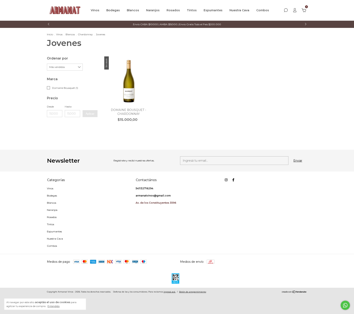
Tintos (192, 10)
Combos (262, 10)
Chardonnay (85, 34)
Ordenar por (57, 58)
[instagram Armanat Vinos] (226, 180)
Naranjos (153, 10)
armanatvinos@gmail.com (153, 195)
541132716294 (144, 188)
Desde (50, 106)
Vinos (95, 10)
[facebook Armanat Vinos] (233, 180)
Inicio (50, 34)
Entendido (54, 306)
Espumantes (213, 10)
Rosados (173, 10)
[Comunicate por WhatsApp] (345, 305)
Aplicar (90, 113)
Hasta (68, 106)
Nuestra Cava (239, 10)
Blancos (133, 10)
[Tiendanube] (294, 292)
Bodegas (113, 10)
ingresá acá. (169, 291)
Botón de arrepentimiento (192, 291)
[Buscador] (285, 11)
